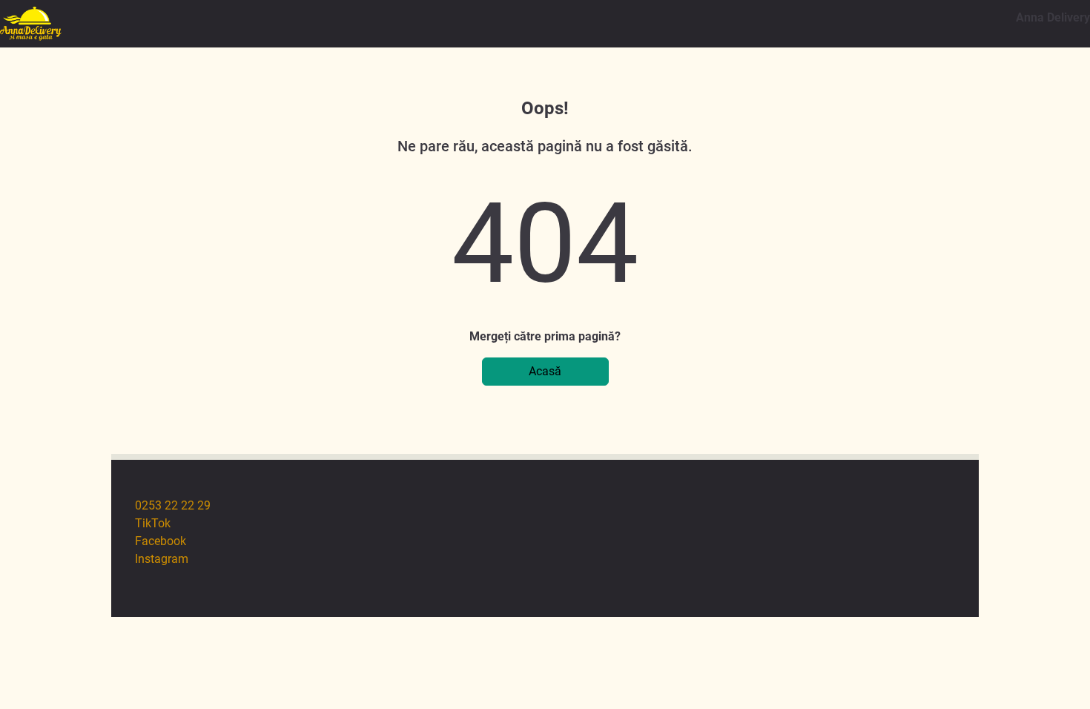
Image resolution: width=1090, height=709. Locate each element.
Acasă (545, 371)
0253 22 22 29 (173, 505)
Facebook (160, 541)
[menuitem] (557, 506)
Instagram (161, 559)
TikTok (153, 523)
